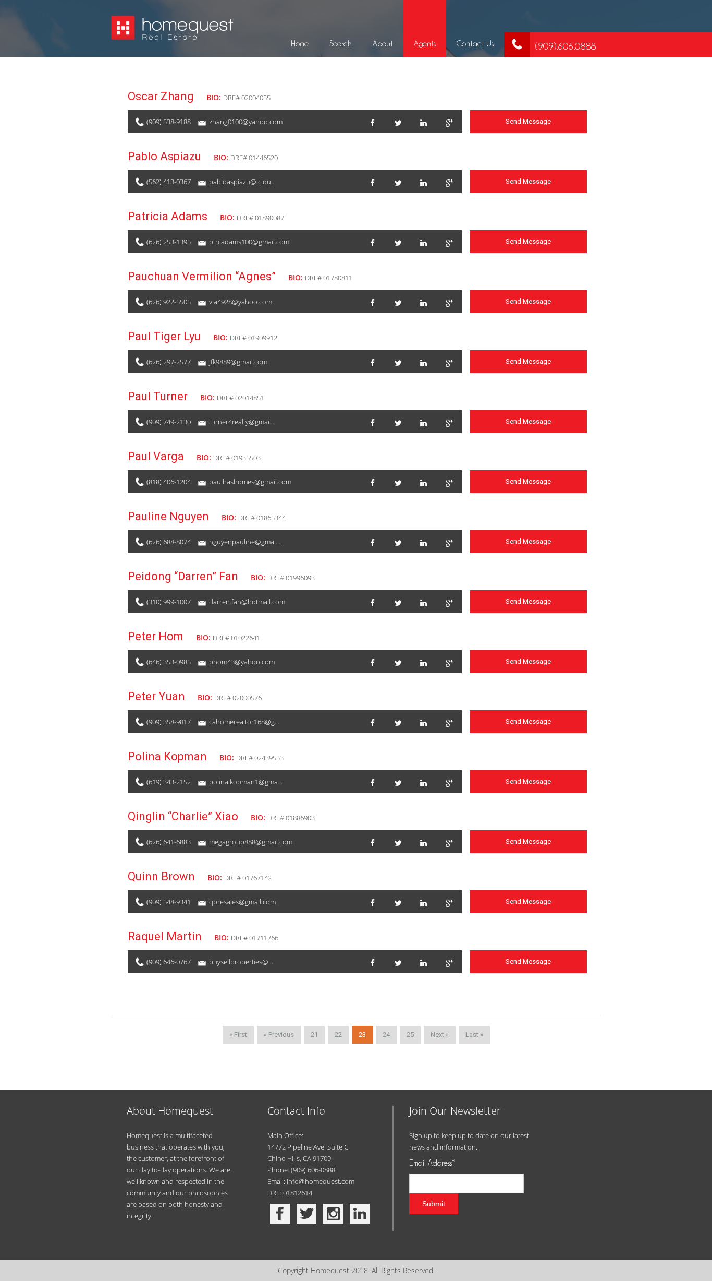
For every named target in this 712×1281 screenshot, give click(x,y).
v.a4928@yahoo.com (240, 301)
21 (314, 1034)
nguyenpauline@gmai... (244, 541)
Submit (433, 1204)
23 (362, 1034)
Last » (474, 1034)
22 (338, 1034)
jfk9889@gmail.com (238, 361)
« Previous (279, 1034)
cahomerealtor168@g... (244, 721)
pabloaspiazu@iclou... (242, 181)
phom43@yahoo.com (242, 661)
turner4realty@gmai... (241, 421)
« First (238, 1034)
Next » (440, 1034)
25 (410, 1034)
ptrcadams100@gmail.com (249, 241)
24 (386, 1034)
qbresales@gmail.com (242, 901)
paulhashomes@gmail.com (250, 481)
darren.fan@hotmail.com (247, 601)
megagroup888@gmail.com (250, 841)
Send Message (528, 121)
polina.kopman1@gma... (246, 781)
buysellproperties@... (241, 961)
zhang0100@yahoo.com (246, 121)
